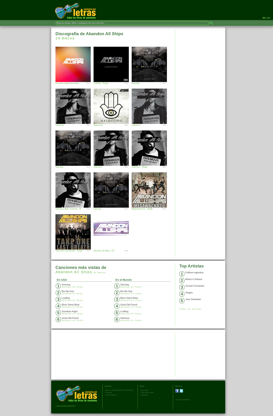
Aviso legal (144, 390)
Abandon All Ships (73, 272)
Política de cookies (147, 392)
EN (268, 18)
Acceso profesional (182, 399)
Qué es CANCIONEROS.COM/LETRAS (119, 390)
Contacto (109, 392)
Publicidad (144, 395)
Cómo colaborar (111, 395)
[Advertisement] (200, 352)
